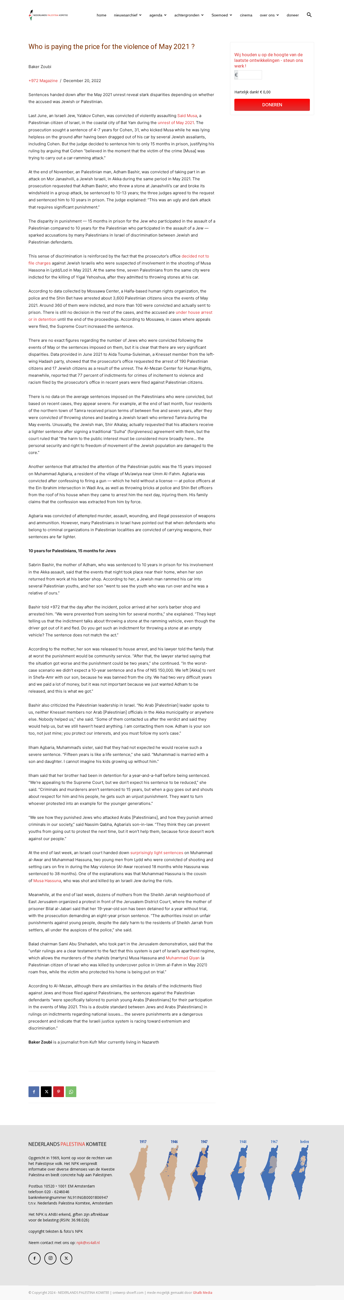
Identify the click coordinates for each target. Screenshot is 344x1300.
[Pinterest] (58, 1091)
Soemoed (220, 15)
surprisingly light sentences (156, 852)
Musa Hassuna (47, 880)
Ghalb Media (202, 1292)
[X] (46, 1091)
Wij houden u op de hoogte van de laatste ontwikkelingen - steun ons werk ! (268, 60)
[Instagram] (50, 1258)
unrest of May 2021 (176, 122)
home (101, 15)
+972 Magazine (43, 80)
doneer (293, 15)
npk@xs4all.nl (88, 1242)
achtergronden (186, 15)
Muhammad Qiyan (183, 957)
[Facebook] (33, 1091)
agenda (155, 15)
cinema (246, 15)
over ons (267, 15)
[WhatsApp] (71, 1091)
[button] (309, 15)
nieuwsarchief (125, 15)
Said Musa (187, 115)
